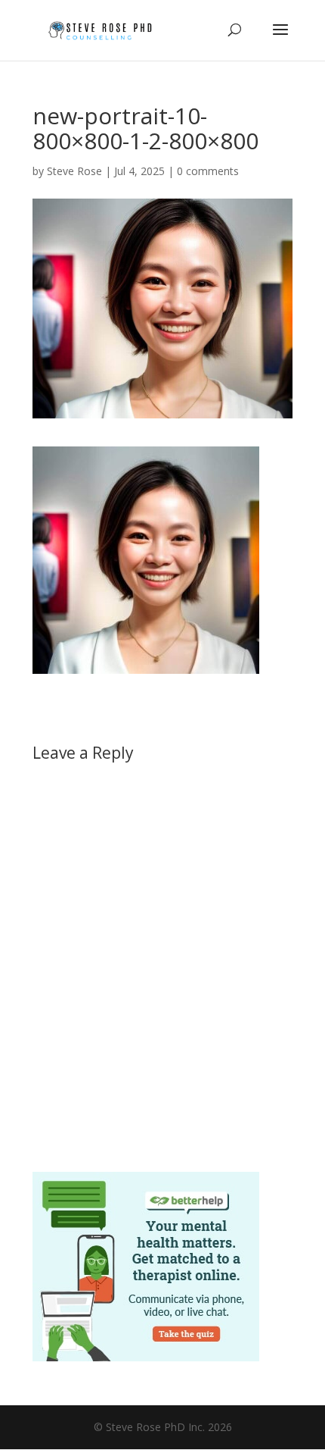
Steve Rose (74, 171)
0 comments (208, 171)
